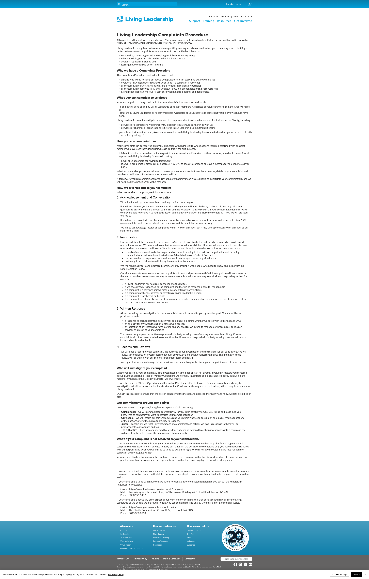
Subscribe (191, 545)
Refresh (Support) (160, 541)
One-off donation (194, 530)
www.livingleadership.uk (151, 569)
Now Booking (158, 534)
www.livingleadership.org (127, 569)
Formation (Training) (161, 537)
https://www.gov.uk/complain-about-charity (152, 507)
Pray (189, 537)
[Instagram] (240, 564)
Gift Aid (190, 534)
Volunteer (191, 541)
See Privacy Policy (116, 574)
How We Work (126, 537)
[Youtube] (250, 564)
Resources (157, 545)
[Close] (365, 574)
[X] (245, 564)
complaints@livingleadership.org (153, 160)
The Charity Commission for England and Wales (214, 502)
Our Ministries (159, 530)
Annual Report (125, 545)
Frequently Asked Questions (131, 548)
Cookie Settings (340, 574)
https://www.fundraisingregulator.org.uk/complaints (156, 489)
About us (123, 530)
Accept (356, 574)
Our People (124, 534)
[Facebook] (235, 564)
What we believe (126, 541)
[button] (249, 4)
